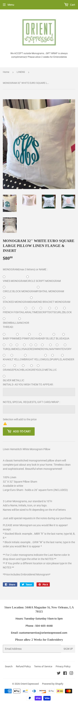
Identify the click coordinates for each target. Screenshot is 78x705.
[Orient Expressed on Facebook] (65, 673)
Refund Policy (23, 666)
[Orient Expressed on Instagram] (71, 673)
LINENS (21, 72)
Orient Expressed (29, 683)
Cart (72, 4)
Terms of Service (43, 666)
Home (6, 72)
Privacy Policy (63, 666)
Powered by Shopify (52, 683)
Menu (11, 4)
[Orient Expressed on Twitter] (59, 673)
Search (8, 666)
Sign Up (68, 648)
